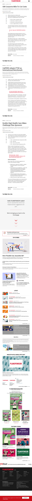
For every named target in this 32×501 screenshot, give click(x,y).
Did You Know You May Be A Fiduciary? (8, 446)
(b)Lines (11, 473)
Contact (18, 473)
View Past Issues (26, 474)
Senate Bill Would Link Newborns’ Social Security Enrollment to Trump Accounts (23, 274)
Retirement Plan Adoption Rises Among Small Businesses (17, 298)
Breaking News (11, 475)
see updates (25, 235)
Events (3, 476)
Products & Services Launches (14, 293)
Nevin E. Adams (8, 11)
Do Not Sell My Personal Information (22, 486)
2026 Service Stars (19, 456)
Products (10, 292)
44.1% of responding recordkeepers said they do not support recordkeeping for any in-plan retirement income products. (23, 283)
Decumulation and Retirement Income (13, 232)
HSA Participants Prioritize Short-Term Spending (18, 311)
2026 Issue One (16, 421)
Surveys (3, 474)
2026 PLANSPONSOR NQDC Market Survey (21, 347)
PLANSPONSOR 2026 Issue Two (26, 473)
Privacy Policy (18, 476)
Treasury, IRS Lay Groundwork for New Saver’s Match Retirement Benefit (9, 282)
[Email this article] (6, 15)
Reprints (23, 55)
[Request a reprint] (6, 21)
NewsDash (11, 472)
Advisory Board (18, 474)
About (17, 472)
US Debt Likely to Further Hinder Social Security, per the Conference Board (16, 262)
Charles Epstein (8, 75)
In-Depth (4, 473)
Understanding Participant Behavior (11, 372)
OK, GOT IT (25, 497)
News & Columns (5, 472)
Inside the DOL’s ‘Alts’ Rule (21, 446)
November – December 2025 (25, 422)
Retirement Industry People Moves (9, 267)
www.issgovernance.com (6, 485)
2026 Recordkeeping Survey (21, 285)
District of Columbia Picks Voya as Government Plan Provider (18, 321)
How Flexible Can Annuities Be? (13, 256)
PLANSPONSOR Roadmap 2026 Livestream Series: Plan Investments (21, 328)
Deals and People (12, 319)
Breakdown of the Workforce (7, 457)
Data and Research (12, 296)
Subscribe (25, 475)
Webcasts (4, 371)
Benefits (4, 120)
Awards (3, 475)
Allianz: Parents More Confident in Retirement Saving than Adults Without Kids (18, 317)
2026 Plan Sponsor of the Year (21, 435)
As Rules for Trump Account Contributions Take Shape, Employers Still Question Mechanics (19, 302)
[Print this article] (6, 23)
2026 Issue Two (6, 421)
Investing (4, 65)
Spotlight (11, 474)
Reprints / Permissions (19, 475)
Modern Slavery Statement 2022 (21, 485)
